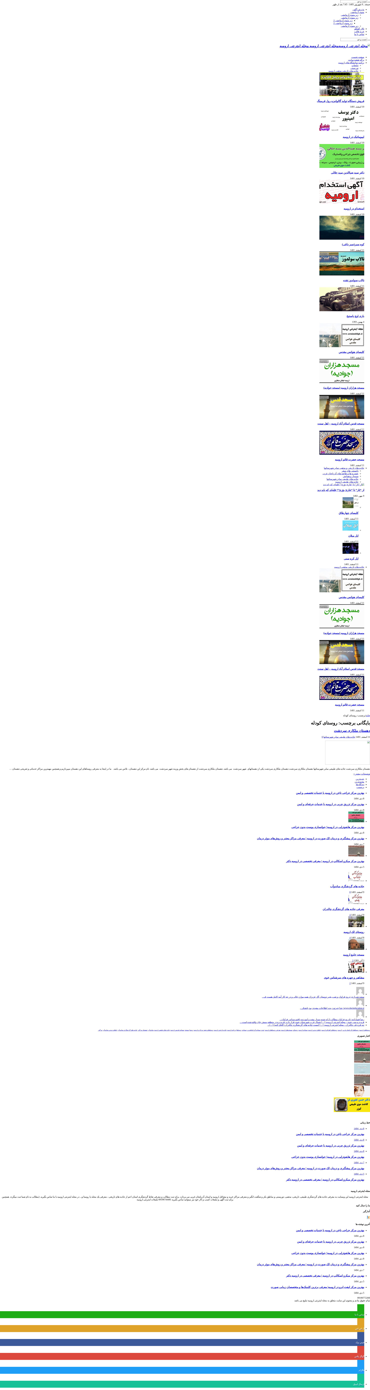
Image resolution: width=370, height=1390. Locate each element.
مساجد (244, 1030)
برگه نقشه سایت (356, 60)
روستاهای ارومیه (364, 1030)
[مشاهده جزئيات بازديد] (368, 1218)
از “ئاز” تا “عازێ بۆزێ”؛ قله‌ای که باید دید (340, 490)
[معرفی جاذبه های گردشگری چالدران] (356, 903)
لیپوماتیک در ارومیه (353, 136)
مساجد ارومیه (303, 1030)
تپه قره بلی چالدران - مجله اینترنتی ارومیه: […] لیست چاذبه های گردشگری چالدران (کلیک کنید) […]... (316, 1025)
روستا (191, 1030)
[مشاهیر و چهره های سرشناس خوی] (356, 972)
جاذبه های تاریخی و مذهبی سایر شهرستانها (344, 468)
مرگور (100, 1030)
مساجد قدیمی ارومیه (177, 1030)
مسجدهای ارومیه (286, 1030)
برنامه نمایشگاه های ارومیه (351, 62)
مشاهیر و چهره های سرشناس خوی (344, 977)
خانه (368, 715)
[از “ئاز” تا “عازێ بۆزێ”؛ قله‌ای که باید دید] (343, 484)
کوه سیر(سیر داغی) (353, 244)
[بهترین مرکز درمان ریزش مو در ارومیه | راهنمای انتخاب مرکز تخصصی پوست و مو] (362, 1073)
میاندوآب (151, 1030)
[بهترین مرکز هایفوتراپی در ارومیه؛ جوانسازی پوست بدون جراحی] (362, 1050)
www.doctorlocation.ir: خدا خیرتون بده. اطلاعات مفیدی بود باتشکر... (332, 1008)
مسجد (187, 1030)
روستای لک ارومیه (354, 931)
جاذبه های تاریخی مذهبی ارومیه (343, 71)
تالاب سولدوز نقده (353, 280)
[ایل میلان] (350, 530)
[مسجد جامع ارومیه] (356, 949)
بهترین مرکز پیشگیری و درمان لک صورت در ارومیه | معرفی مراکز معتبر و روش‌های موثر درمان (310, 838)
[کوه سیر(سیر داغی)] (341, 239)
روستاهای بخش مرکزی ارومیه (203, 1030)
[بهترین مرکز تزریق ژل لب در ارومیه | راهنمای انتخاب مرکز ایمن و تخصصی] (362, 1084)
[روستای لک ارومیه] (356, 926)
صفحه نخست (357, 57)
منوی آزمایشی (357, 12)
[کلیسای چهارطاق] (350, 507)
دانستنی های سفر (350, 471)
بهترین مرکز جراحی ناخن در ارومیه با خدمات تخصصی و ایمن (330, 792)
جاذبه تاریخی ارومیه (220, 1030)
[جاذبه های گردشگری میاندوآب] (356, 880)
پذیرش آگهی (358, 9)
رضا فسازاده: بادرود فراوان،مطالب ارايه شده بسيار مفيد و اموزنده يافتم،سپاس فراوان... (322, 1019)
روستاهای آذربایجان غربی (350, 1030)
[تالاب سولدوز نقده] (341, 274)
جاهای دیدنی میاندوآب (110, 1030)
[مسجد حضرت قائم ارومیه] (341, 454)
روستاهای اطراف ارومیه (329, 1030)
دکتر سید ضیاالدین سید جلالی (347, 172)
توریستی (354, 68)
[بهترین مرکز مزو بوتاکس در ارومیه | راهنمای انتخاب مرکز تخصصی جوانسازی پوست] (362, 1096)
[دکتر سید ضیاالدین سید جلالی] (341, 167)
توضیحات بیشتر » (362, 774)
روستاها (238, 1030)
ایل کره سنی (351, 558)
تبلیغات (355, 65)
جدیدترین (360, 779)
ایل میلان (353, 535)
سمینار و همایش (350, 476)
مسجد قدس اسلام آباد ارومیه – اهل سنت (341, 423)
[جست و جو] (369, 2)
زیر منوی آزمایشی (349, 15)
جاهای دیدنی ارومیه (314, 1030)
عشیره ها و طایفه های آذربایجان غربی (340, 473)
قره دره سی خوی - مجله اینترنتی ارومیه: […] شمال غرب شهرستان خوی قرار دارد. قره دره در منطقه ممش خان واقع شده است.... (302, 1022)
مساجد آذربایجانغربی (254, 1030)
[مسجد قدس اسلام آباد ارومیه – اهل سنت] (341, 418)
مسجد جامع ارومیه (353, 954)
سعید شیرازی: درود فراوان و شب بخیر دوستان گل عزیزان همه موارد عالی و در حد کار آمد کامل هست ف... (313, 997)
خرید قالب (359, 31)
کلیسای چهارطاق (348, 512)
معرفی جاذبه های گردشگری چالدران (343, 909)
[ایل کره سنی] (350, 553)
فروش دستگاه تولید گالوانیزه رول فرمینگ (340, 101)
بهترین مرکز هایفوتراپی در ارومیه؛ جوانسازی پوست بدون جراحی (327, 827)
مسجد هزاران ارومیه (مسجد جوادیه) (343, 387)
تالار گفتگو (359, 29)
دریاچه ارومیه (231, 1030)
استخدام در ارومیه (354, 208)
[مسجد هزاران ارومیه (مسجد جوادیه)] (341, 382)
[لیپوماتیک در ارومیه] (341, 131)
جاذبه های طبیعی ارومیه (346, 482)
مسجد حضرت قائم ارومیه (349, 459)
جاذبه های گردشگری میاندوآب (347, 886)
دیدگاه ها (360, 784)
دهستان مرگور (142, 1030)
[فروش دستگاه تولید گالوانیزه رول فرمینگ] (341, 95)
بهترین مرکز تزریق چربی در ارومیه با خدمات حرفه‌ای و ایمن (330, 804)
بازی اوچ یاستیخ (355, 316)
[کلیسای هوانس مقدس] (341, 346)
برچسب (360, 787)
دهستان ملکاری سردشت (352, 731)
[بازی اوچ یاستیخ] (341, 310)
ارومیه (340, 1030)
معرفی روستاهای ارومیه (273, 1030)
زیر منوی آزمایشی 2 (343, 20)
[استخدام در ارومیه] (341, 203)
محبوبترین (359, 781)
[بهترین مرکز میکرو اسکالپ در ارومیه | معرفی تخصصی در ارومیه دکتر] (362, 1062)
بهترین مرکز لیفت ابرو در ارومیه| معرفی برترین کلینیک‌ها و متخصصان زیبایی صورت (317, 1287)
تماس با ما (359, 34)
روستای (295, 1030)
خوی (262, 1030)
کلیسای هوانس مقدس (351, 352)
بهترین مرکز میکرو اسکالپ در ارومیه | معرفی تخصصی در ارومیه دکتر (325, 861)
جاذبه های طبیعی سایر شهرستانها (342, 479)
